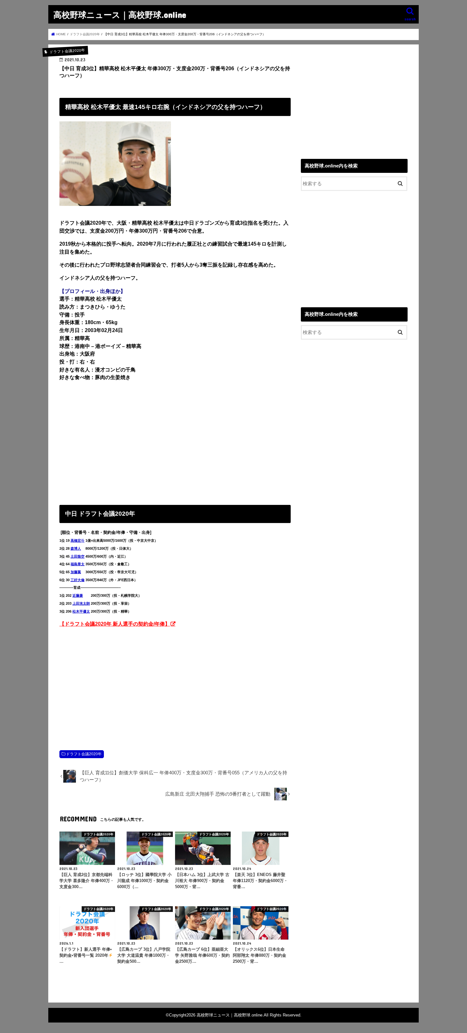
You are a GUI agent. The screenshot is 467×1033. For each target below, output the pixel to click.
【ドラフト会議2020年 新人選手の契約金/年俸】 (114, 624)
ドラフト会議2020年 (84, 754)
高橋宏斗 (78, 540)
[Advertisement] (175, 441)
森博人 (76, 548)
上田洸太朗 (81, 603)
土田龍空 (78, 556)
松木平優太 (81, 611)
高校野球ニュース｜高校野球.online (119, 14)
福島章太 (78, 564)
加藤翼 (76, 572)
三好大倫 (78, 580)
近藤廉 (77, 595)
